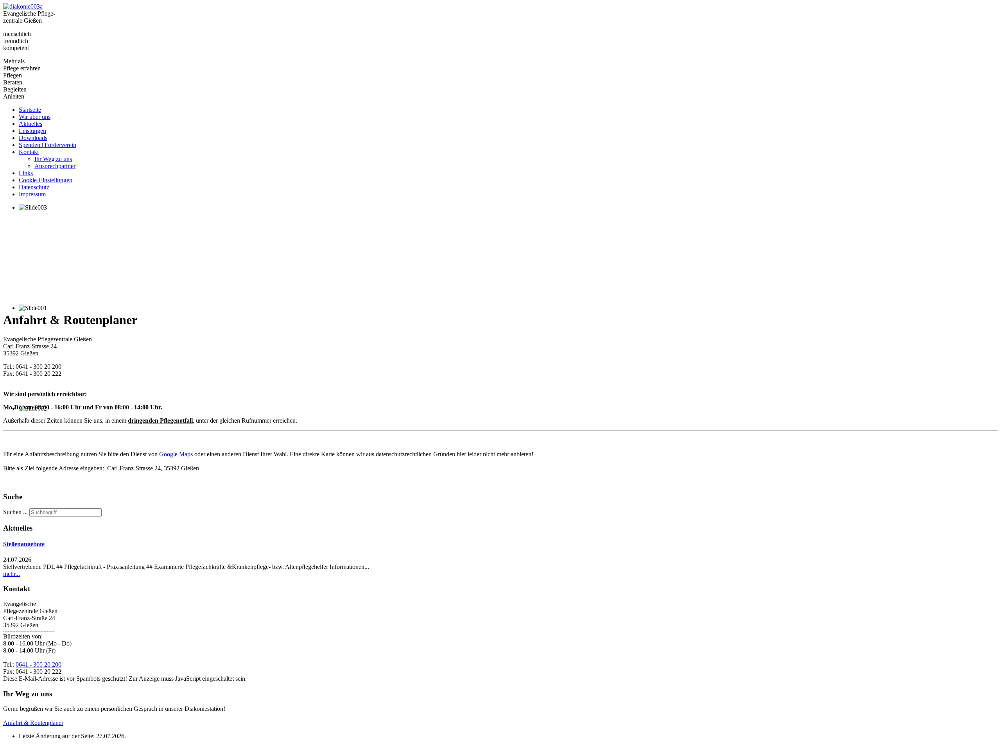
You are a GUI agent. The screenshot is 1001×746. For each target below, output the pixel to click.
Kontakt (29, 152)
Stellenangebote (24, 544)
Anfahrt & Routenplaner (33, 722)
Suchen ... (15, 512)
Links (26, 173)
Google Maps (176, 454)
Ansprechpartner (54, 166)
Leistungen (32, 130)
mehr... (11, 573)
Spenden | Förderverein (47, 145)
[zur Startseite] (23, 6)
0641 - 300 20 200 (38, 664)
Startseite (30, 109)
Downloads (33, 137)
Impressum (32, 194)
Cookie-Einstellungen (45, 180)
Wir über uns (34, 116)
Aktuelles (30, 123)
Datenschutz (34, 187)
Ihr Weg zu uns (53, 159)
